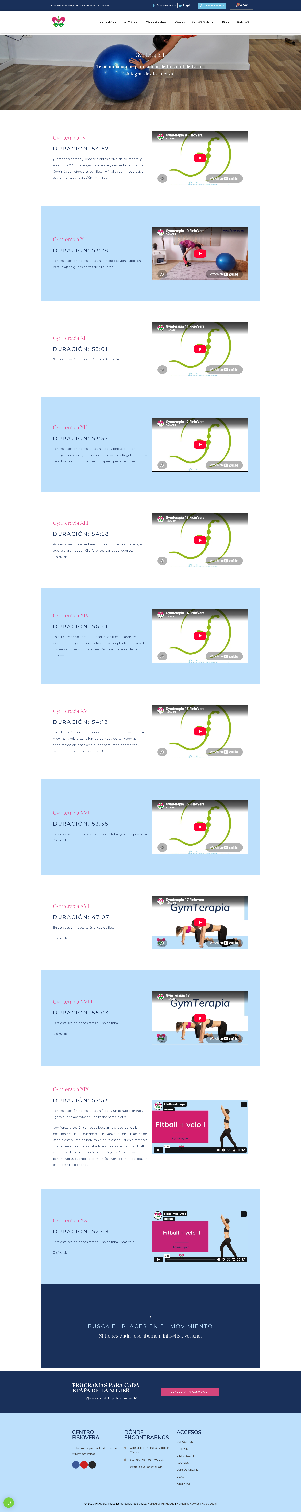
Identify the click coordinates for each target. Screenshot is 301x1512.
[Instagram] (92, 1465)
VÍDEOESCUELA (156, 22)
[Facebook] (76, 1465)
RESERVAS (243, 22)
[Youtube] (84, 1465)
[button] (212, 6)
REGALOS (179, 22)
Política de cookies (188, 1503)
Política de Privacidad (161, 1503)
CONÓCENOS (108, 22)
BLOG (225, 22)
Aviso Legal (209, 1503)
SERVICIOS (130, 22)
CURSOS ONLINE (202, 22)
